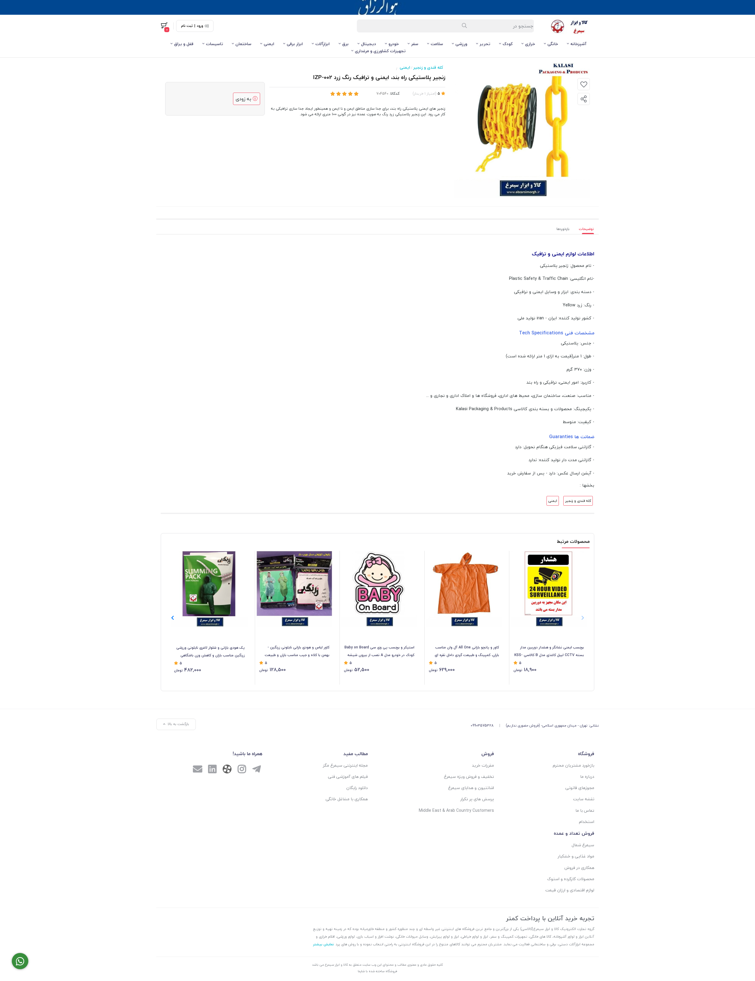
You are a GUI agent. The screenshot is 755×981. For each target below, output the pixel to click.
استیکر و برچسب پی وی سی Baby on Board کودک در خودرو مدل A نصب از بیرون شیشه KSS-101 (379, 651)
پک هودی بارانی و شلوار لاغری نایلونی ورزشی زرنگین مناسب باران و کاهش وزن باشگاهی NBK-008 (210, 652)
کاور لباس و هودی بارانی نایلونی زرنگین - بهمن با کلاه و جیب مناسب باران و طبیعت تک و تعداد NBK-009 (297, 651)
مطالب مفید (355, 754)
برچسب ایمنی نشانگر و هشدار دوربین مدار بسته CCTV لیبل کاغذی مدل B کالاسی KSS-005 (549, 651)
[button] (172, 617)
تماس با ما (584, 810)
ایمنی (269, 44)
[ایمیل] (197, 770)
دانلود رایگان (357, 787)
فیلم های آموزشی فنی (348, 776)
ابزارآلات (322, 44)
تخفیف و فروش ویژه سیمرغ (469, 776)
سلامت (437, 44)
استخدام (586, 821)
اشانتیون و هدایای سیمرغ (471, 787)
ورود (200, 26)
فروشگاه (586, 754)
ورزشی (461, 44)
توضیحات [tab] (586, 229)
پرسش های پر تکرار (477, 799)
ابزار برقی (295, 44)
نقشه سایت (583, 799)
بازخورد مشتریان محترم (573, 765)
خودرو (393, 44)
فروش (487, 754)
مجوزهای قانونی (579, 787)
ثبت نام (187, 26)
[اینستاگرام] (242, 770)
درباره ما (587, 776)
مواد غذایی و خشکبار (576, 856)
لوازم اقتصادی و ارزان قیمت (569, 890)
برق (345, 44)
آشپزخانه (578, 44)
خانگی (552, 44)
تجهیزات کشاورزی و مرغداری (380, 51)
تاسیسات (214, 44)
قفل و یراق (183, 44)
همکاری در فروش (579, 867)
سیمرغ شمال (583, 845)
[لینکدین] (212, 770)
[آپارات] (227, 770)
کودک (508, 44)
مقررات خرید (483, 765)
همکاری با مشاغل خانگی (347, 799)
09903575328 (482, 725)
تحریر (485, 44)
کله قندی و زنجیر (428, 67)
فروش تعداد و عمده (574, 833)
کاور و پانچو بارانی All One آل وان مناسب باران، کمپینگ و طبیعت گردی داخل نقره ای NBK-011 (467, 651)
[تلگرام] (256, 770)
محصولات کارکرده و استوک (570, 879)
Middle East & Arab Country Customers (456, 810)
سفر (414, 44)
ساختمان (243, 44)
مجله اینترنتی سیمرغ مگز (345, 765)
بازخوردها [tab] (563, 229)
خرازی (530, 44)
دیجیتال (368, 44)
